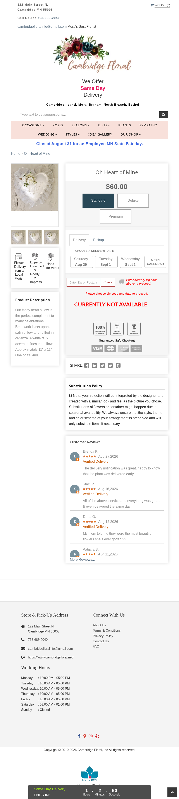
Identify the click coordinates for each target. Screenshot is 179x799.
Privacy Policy (103, 636)
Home (15, 153)
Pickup (98, 240)
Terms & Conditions (107, 630)
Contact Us (101, 641)
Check (107, 282)
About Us (99, 625)
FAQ (96, 646)
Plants (124, 125)
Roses (58, 125)
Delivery (79, 240)
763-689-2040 (49, 18)
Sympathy (148, 125)
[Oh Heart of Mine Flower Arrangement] (18, 237)
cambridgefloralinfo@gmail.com (42, 26)
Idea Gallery (100, 134)
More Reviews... (82, 559)
